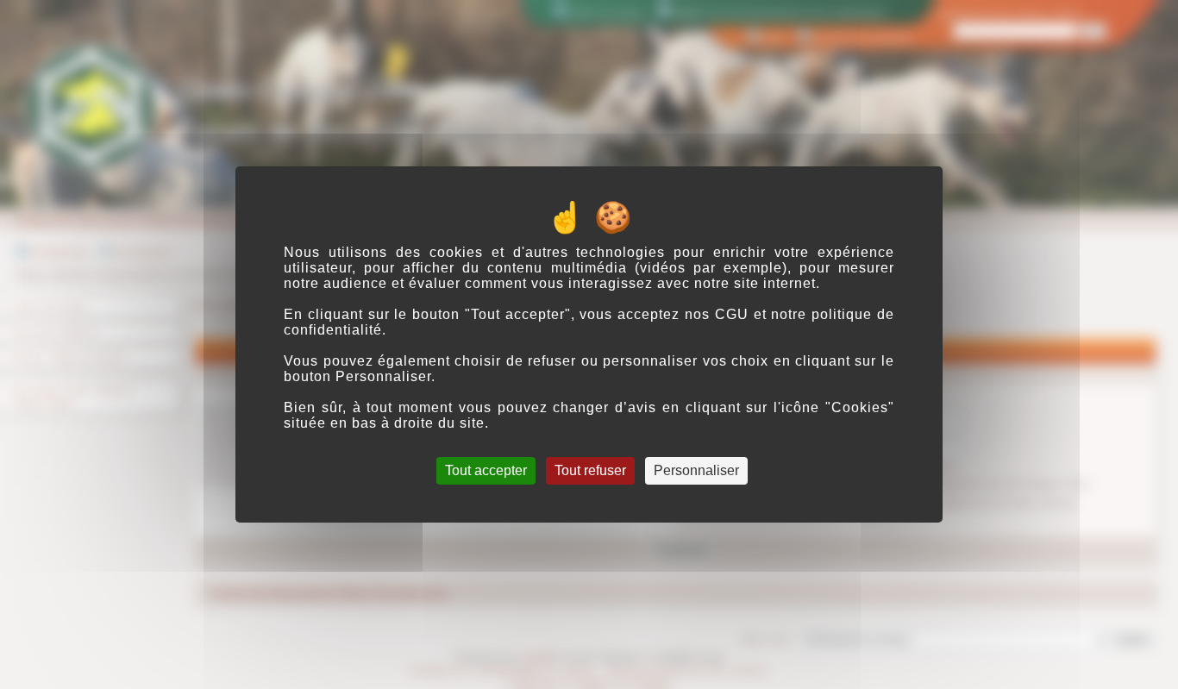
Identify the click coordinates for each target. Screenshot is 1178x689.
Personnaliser (696, 470)
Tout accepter (486, 470)
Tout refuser (590, 470)
